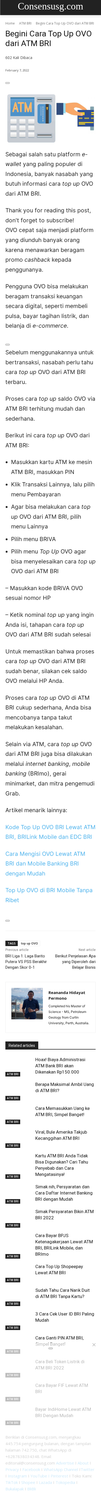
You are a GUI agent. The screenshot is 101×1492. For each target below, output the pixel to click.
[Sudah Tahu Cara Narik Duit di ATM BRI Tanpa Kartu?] (19, 1296)
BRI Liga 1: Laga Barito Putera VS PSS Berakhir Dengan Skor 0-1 (26, 962)
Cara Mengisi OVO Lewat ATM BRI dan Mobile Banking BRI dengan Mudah (45, 863)
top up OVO (29, 943)
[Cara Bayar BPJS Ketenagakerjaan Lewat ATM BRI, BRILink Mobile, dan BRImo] (19, 1242)
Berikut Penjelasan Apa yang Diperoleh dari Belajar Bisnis (75, 962)
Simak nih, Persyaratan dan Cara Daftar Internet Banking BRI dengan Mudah (64, 1193)
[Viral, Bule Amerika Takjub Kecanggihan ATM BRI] (19, 1138)
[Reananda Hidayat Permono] (27, 1007)
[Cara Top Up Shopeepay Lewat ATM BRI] (19, 1272)
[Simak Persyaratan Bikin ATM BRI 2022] (19, 1218)
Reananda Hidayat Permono (66, 995)
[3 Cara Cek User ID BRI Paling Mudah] (19, 1320)
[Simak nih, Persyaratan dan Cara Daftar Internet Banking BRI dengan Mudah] (19, 1193)
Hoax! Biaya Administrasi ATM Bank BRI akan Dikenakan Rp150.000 (60, 1066)
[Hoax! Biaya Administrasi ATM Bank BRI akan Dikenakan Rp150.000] (19, 1066)
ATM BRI (25, 23)
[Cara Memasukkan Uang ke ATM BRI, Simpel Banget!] (19, 1114)
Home (10, 23)
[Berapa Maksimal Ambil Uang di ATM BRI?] (19, 1090)
